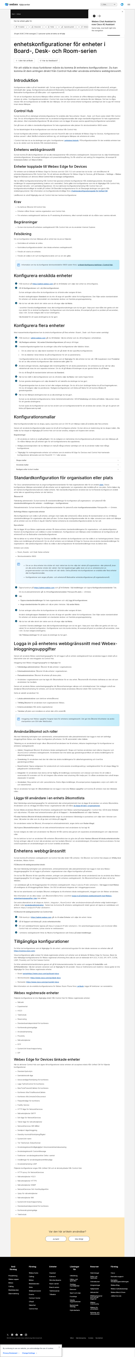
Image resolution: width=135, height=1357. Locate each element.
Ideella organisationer (75, 1300)
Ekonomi (73, 1289)
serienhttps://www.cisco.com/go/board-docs (41, 974)
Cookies (90, 1338)
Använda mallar (22, 465)
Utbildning (74, 1275)
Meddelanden (13, 1290)
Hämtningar (94, 1273)
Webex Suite (33, 1273)
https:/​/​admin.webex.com (41, 917)
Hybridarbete (75, 1310)
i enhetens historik (71, 140)
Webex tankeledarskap (119, 1289)
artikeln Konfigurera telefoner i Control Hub (95, 265)
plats (101, 485)
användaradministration (34, 905)
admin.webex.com (38, 338)
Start (13, 14)
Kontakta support (117, 1276)
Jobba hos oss (116, 1296)
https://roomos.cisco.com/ (24, 951)
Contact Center (34, 1298)
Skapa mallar (21, 460)
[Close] (59, 1347)
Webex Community (94, 1303)
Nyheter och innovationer (95, 1313)
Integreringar (95, 1285)
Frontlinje (73, 1296)
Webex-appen (13, 1279)
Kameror (52, 1276)
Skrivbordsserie (55, 1280)
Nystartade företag (74, 1305)
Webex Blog (115, 1285)
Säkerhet (32, 1305)
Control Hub (33, 1309)
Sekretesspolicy (81, 1338)
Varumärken (99, 1338)
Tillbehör (52, 1294)
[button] (122, 4)
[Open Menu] (129, 4)
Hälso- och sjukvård (74, 1280)
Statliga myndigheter (75, 1285)
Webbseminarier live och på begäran (96, 1297)
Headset (52, 1273)
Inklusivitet (94, 1292)
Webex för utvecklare (94, 1308)
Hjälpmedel (94, 1289)
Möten (10, 1283)
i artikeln (80, 986)
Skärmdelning (13, 1293)
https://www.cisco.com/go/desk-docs (45, 978)
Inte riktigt (79, 1239)
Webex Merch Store (118, 1292)
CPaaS (31, 1301)
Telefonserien (54, 1291)
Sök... (105, 4)
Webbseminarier (35, 1291)
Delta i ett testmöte (93, 1277)
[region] (31, 1350)
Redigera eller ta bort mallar (27, 469)
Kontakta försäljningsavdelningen (120, 1280)
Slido (31, 1287)
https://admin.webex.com (42, 284)
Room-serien (54, 1283)
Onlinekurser (95, 1281)
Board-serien (54, 1287)
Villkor (72, 1338)
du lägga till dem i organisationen (87, 806)
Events (31, 1294)
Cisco (113, 1273)
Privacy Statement (10, 1353)
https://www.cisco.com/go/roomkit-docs (42, 982)
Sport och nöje (75, 1293)
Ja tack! (56, 1239)
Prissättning (12, 1275)
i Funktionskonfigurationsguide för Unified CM (89, 191)
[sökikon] (102, 4)
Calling (11, 1286)
